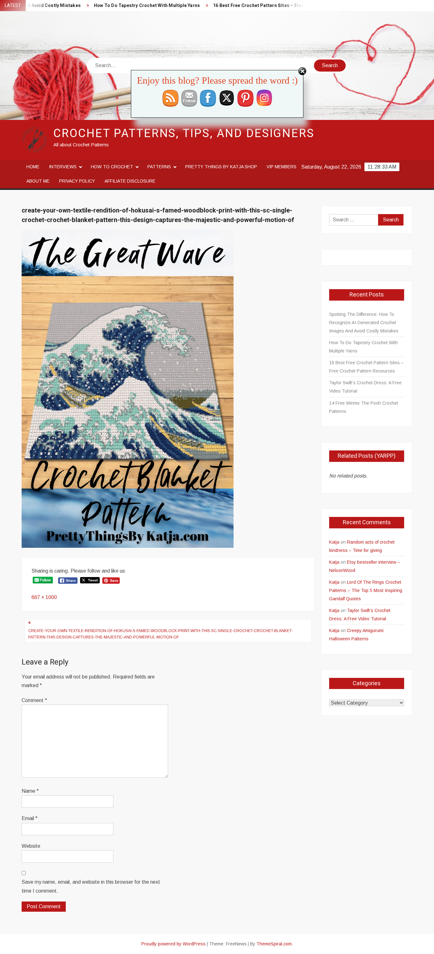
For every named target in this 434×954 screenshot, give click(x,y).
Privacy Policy (77, 181)
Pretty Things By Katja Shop (221, 166)
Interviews (63, 166)
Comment (34, 700)
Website (31, 846)
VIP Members (281, 166)
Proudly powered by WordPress (173, 943)
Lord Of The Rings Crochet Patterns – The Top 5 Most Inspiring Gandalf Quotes (365, 590)
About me (38, 181)
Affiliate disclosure (130, 181)
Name (30, 791)
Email (29, 818)
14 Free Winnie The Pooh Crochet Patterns (363, 407)
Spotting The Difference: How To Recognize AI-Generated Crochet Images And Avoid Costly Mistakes (363, 322)
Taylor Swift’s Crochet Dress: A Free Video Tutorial (365, 386)
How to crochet (112, 166)
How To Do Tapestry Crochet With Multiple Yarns (124, 5)
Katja (334, 542)
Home (32, 166)
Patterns (159, 166)
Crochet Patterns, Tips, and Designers (184, 133)
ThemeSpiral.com (274, 943)
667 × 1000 (44, 597)
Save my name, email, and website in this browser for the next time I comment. (91, 886)
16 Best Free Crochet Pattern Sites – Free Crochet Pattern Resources (266, 5)
